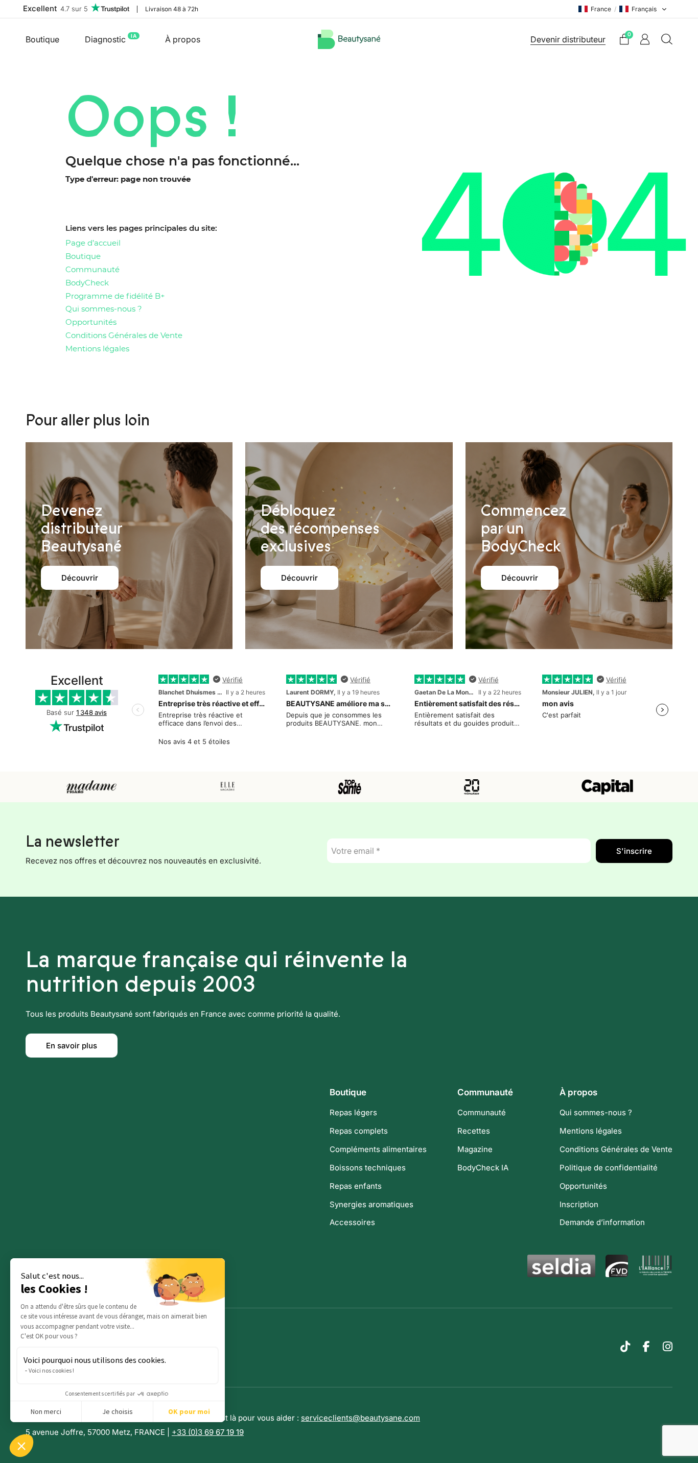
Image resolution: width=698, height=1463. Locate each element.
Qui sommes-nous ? (103, 309)
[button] (21, 1445)
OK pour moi (189, 1411)
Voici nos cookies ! (51, 1370)
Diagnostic (110, 38)
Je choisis (117, 1411)
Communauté (92, 270)
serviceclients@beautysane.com (360, 1418)
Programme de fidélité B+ (115, 296)
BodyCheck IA (482, 1167)
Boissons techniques (368, 1167)
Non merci (46, 1411)
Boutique (42, 39)
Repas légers (353, 1112)
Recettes (473, 1131)
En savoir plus (71, 1045)
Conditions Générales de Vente (123, 336)
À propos (182, 39)
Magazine (475, 1149)
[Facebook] (646, 1346)
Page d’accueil (93, 243)
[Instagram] (667, 1346)
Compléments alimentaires (378, 1149)
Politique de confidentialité (609, 1167)
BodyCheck (87, 283)
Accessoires (352, 1222)
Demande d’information (602, 1222)
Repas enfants (356, 1186)
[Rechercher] (666, 39)
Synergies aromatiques (371, 1204)
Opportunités (91, 322)
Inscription (579, 1204)
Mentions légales (97, 349)
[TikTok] (625, 1346)
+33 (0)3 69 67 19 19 (208, 1432)
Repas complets (359, 1131)
